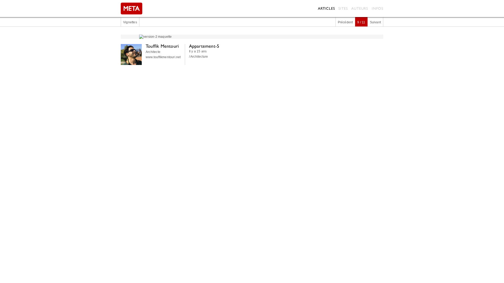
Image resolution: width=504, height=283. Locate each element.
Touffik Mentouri (162, 46)
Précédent (345, 22)
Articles (326, 8)
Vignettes (130, 22)
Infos (377, 8)
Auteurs (359, 8)
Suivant (375, 22)
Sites (343, 8)
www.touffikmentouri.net (163, 57)
